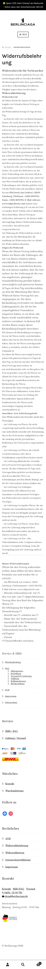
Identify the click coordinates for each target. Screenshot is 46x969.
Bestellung (16, 673)
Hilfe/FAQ (18, 889)
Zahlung (15, 678)
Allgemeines (17, 671)
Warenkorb (36, 962)
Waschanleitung (13, 662)
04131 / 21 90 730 (13, 892)
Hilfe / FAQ (11, 731)
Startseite (8, 47)
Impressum (10, 696)
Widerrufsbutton (14, 852)
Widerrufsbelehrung (16, 845)
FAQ (7, 668)
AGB (7, 690)
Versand (30, 889)
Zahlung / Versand (15, 738)
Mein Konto (7, 964)
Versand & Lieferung (21, 676)
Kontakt (9, 783)
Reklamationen (18, 681)
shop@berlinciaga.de (16, 896)
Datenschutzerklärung (18, 860)
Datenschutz (11, 702)
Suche (23, 964)
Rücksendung (17, 684)
